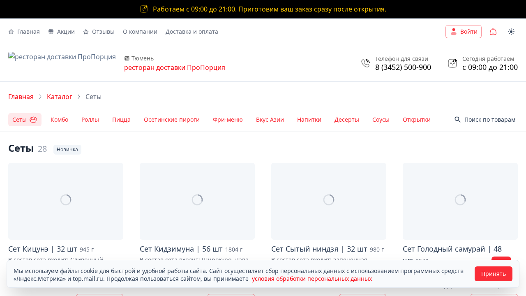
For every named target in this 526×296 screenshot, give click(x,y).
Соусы (381, 119)
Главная (28, 31)
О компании (140, 31)
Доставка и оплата (192, 31)
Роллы (90, 119)
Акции (66, 31)
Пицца (121, 119)
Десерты (347, 119)
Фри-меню (228, 119)
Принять (493, 274)
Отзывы (103, 31)
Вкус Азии (270, 119)
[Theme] (511, 31)
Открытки (417, 119)
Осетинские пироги (172, 119)
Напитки (309, 119)
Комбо (59, 119)
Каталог (59, 96)
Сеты (19, 119)
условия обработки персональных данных (312, 278)
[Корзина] (493, 31)
